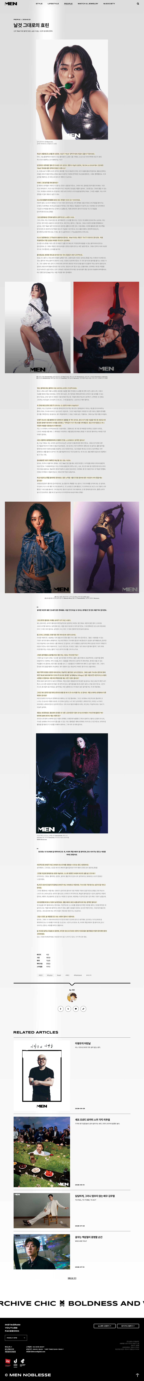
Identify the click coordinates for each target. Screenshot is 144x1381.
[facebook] (60, 1009)
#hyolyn (49, 975)
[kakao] (76, 1009)
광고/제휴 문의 (9, 1349)
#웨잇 (67, 975)
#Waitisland (78, 975)
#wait (59, 975)
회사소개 (7, 1347)
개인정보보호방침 (10, 1352)
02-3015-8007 (38, 1347)
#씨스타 (88, 975)
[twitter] (68, 1009)
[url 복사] (83, 1009)
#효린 (41, 975)
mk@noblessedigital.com (35, 1352)
